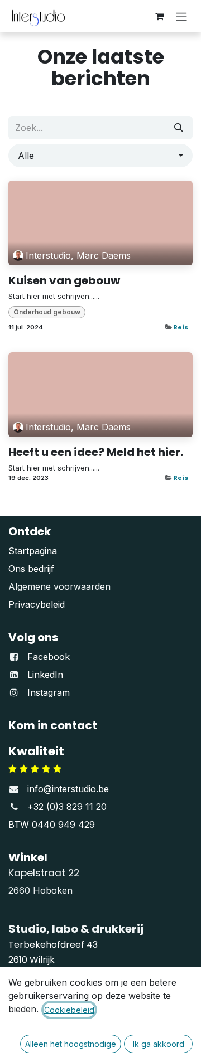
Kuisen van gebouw (64, 280)
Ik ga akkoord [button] (158, 1044)
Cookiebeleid (69, 1010)
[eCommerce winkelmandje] (159, 16)
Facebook (48, 656)
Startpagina (32, 550)
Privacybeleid (36, 604)
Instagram (48, 692)
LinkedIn (45, 674)
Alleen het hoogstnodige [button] (70, 1044)
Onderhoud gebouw (46, 312)
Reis (180, 327)
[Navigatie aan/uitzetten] (181, 16)
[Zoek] (179, 127)
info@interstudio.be (68, 788)
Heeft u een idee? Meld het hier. (95, 452)
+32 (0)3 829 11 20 (67, 806)
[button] (100, 155)
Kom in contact (52, 725)
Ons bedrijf (31, 568)
